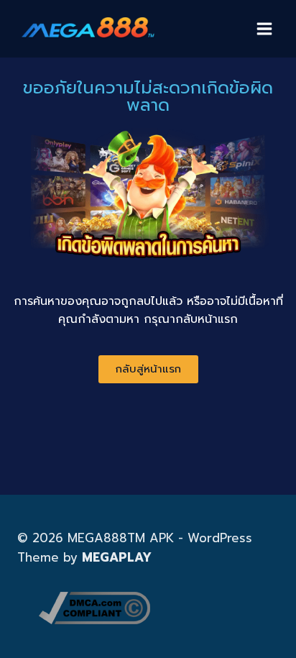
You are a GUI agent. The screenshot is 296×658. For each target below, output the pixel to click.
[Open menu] (264, 28)
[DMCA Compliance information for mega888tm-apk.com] (159, 608)
